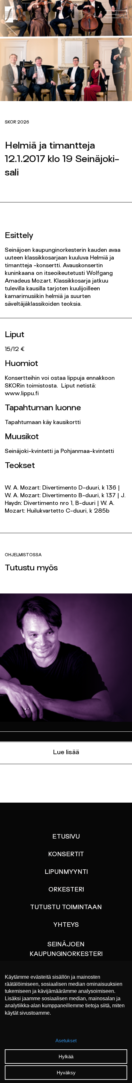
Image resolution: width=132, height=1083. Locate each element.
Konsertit (66, 854)
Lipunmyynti (66, 872)
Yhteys (66, 925)
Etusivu (66, 837)
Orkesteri (66, 890)
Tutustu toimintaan (66, 907)
